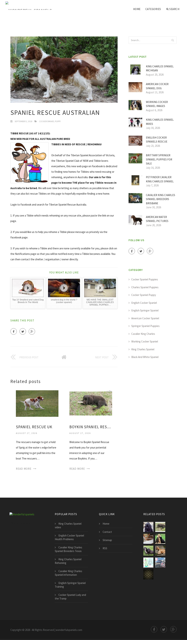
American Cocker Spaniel (145, 318)
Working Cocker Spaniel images (157, 104)
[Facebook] (13, 331)
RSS (105, 548)
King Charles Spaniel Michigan (160, 68)
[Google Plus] (32, 331)
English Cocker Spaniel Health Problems (69, 537)
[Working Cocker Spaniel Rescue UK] (160, 551)
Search (174, 9)
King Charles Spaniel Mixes (160, 122)
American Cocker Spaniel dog (157, 86)
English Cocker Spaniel (144, 302)
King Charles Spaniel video (68, 525)
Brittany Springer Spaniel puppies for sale (159, 159)
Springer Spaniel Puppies (145, 326)
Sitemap (107, 540)
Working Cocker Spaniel (144, 341)
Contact (107, 532)
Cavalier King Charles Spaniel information (68, 572)
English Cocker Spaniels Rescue (156, 139)
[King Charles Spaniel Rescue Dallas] (148, 562)
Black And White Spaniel (145, 357)
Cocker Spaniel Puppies (144, 279)
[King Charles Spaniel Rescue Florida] (160, 562)
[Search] (172, 40)
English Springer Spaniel (145, 310)
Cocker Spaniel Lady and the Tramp (70, 596)
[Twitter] (23, 331)
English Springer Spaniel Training (70, 584)
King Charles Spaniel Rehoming (68, 561)
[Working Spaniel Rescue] (148, 551)
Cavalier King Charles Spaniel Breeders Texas (68, 549)
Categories (153, 9)
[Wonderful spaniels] (28, 6)
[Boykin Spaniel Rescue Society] (90, 403)
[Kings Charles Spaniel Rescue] (148, 574)
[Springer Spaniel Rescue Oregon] (148, 539)
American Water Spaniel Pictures (157, 219)
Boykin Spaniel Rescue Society (90, 426)
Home (137, 9)
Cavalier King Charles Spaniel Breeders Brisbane (160, 199)
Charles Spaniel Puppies (145, 287)
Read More (23, 468)
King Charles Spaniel (142, 349)
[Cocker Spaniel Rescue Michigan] (160, 539)
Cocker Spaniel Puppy (50, 121)
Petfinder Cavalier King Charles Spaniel (160, 179)
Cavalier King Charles (143, 334)
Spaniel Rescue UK (34, 426)
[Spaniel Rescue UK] (37, 403)
